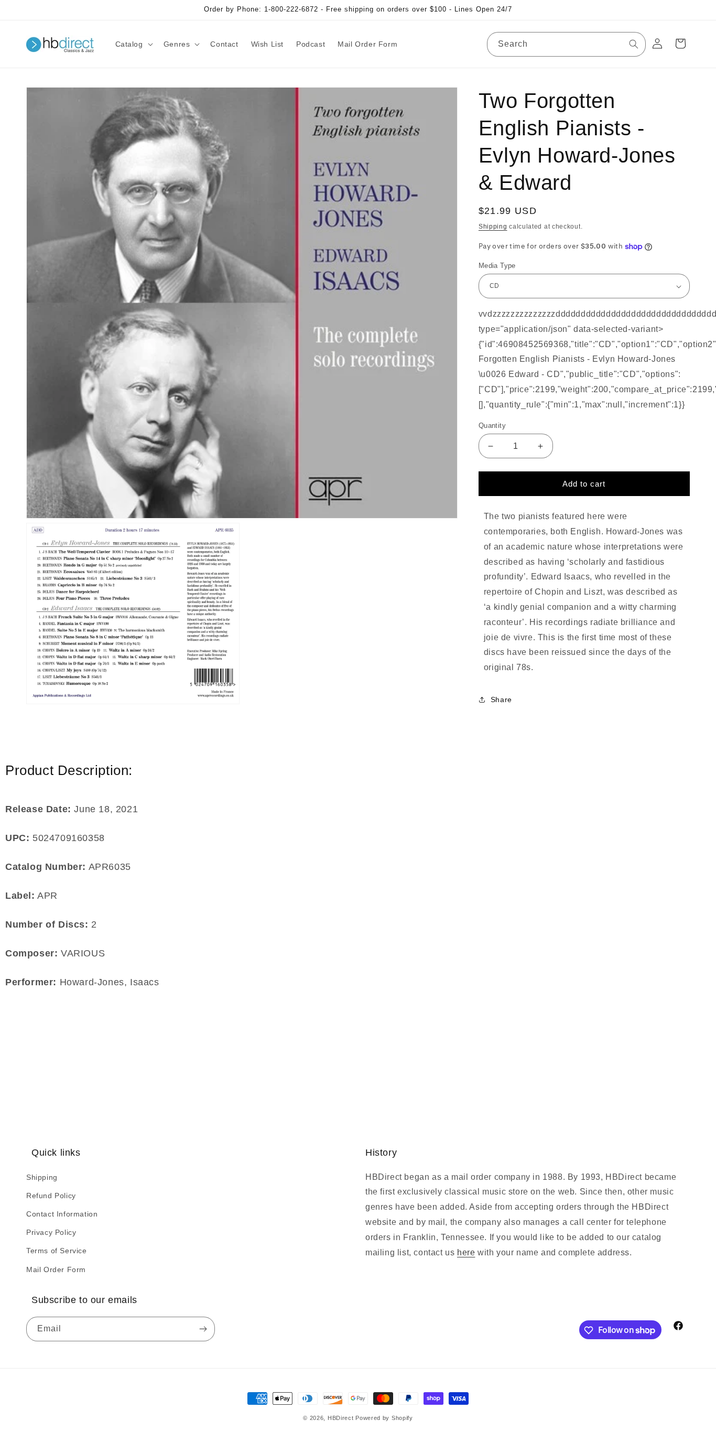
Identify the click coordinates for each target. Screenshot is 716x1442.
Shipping (493, 226)
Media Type (497, 266)
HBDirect (341, 1418)
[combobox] (566, 44)
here (466, 1251)
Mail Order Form (56, 1269)
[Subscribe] (202, 1329)
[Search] (633, 44)
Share (501, 700)
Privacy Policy (51, 1232)
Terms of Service (56, 1250)
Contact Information (61, 1213)
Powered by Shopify (384, 1418)
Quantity (492, 425)
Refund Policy (51, 1195)
